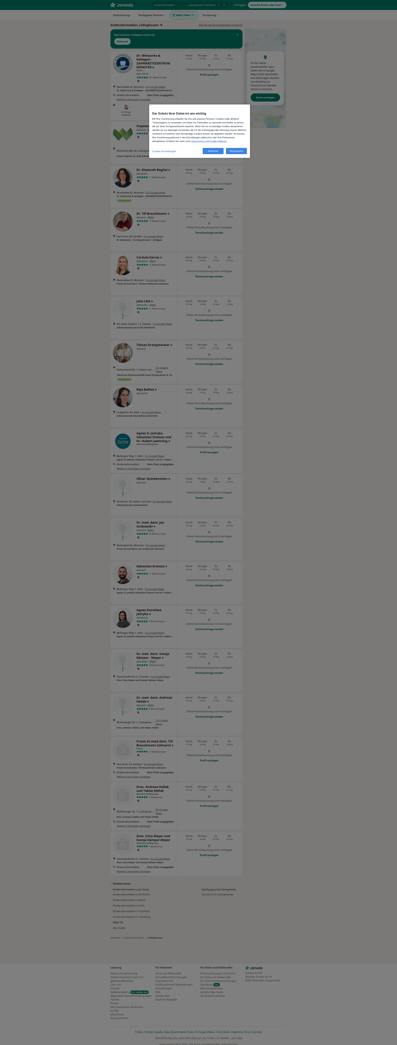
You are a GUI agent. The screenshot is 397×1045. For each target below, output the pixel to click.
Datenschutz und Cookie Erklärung (209, 141)
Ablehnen (213, 151)
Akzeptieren (236, 151)
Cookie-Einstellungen (164, 151)
